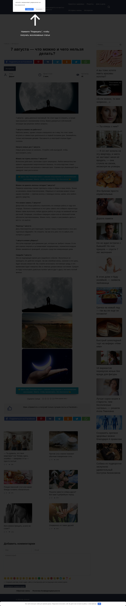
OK (99, 603)
